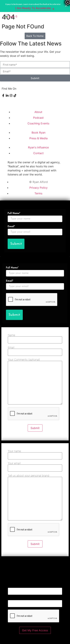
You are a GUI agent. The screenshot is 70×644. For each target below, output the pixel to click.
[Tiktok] (14, 95)
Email (11, 347)
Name (11, 335)
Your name (14, 451)
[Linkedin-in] (7, 95)
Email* (11, 226)
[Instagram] (11, 95)
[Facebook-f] (3, 95)
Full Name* (14, 213)
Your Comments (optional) (24, 359)
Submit (16, 244)
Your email (14, 463)
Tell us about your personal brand (28, 475)
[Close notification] (66, 6)
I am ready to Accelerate (33, 8)
